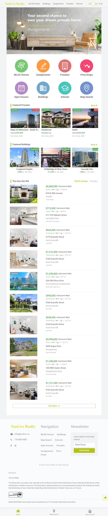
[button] (105, 497)
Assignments (58, 4)
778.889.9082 (20, 439)
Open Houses (47, 445)
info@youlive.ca (22, 434)
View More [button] (53, 406)
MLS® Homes (34, 4)
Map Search (46, 440)
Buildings (46, 4)
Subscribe (84, 450)
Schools (79, 4)
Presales (69, 4)
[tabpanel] (54, 30)
